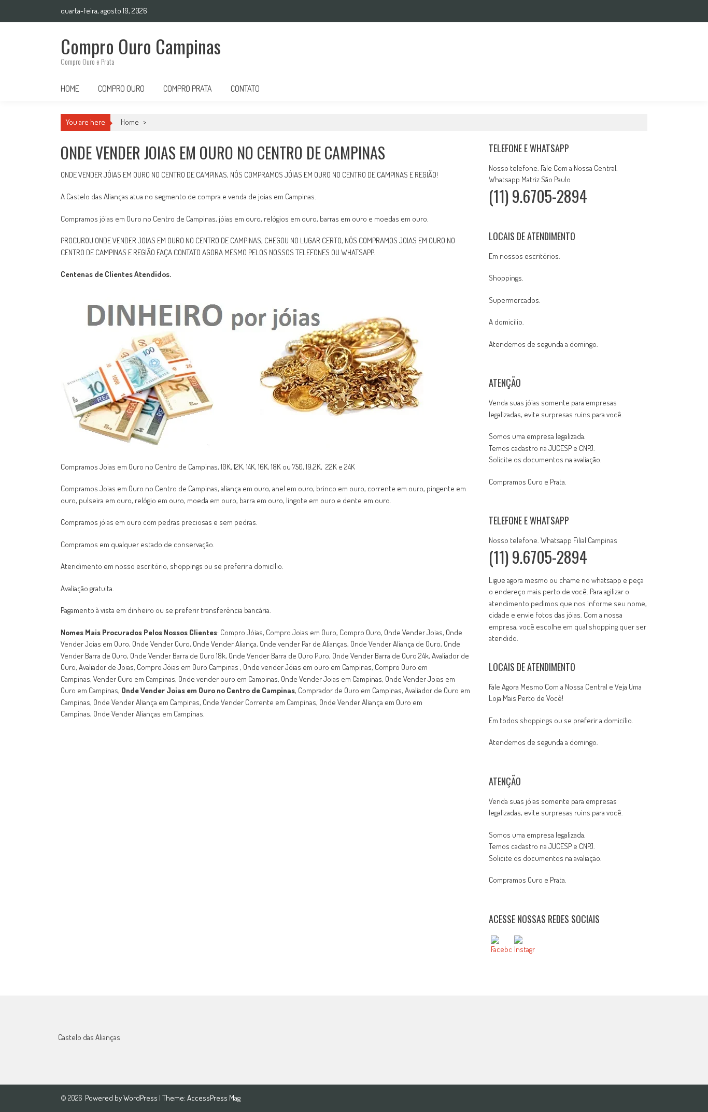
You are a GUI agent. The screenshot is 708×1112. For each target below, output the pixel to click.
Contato (245, 88)
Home (70, 88)
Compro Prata (187, 88)
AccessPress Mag (213, 1098)
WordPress (141, 1098)
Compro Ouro (121, 88)
